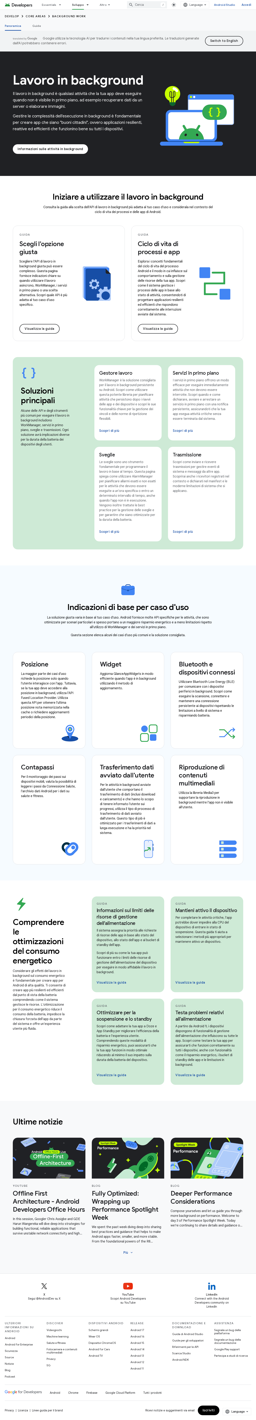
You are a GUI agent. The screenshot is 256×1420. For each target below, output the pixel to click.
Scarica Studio (181, 1353)
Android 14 (137, 1349)
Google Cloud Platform (120, 1393)
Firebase (91, 1393)
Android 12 (137, 1362)
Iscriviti (209, 1410)
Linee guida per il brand (47, 1410)
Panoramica (13, 26)
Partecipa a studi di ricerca (231, 1355)
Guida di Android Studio (187, 1334)
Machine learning (58, 1336)
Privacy (51, 1359)
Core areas (36, 16)
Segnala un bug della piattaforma (227, 1331)
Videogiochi (54, 1330)
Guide (36, 26)
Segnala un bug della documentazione (227, 1341)
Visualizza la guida (39, 329)
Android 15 (137, 1343)
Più (128, 1253)
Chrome (73, 1393)
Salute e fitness (56, 1343)
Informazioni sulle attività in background (50, 149)
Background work (69, 16)
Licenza (23, 1410)
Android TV (96, 1355)
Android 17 (137, 1330)
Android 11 (137, 1368)
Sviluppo (78, 5)
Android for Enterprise (19, 1344)
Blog (7, 1370)
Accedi (246, 5)
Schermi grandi (98, 1330)
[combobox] (147, 4)
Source (9, 1357)
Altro (103, 5)
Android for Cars (99, 1349)
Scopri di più (109, 431)
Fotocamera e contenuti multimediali (62, 1350)
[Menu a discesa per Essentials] (61, 5)
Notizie (9, 1364)
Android (10, 1338)
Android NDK (180, 1359)
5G (49, 1365)
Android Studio (224, 5)
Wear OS (94, 1336)
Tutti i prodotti (152, 1393)
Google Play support (227, 1349)
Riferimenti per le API (185, 1347)
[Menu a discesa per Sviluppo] (89, 5)
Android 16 (137, 1336)
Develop (12, 16)
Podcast (10, 1376)
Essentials (49, 5)
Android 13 (137, 1355)
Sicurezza (11, 1351)
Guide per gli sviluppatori (188, 1340)
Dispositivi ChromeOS (102, 1343)
